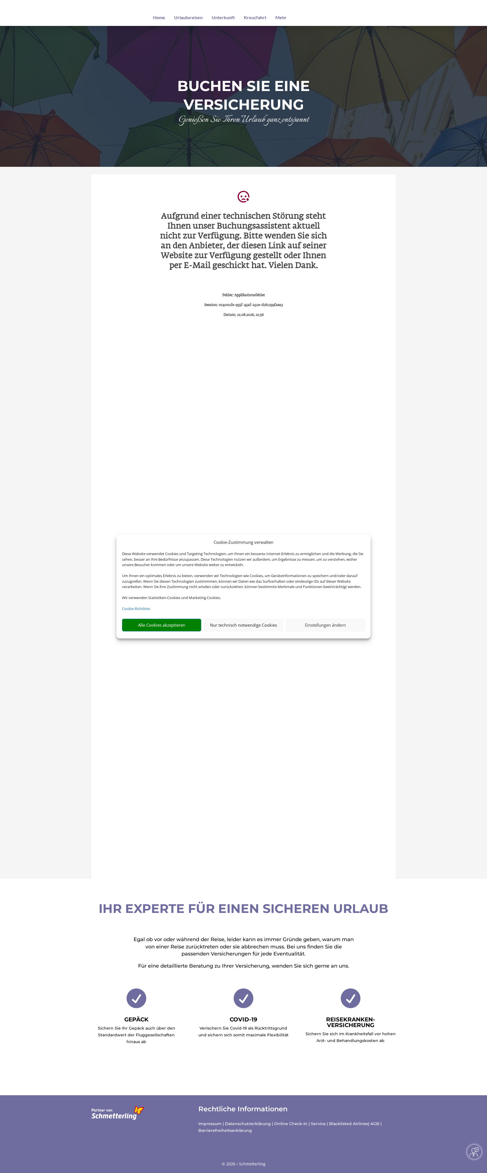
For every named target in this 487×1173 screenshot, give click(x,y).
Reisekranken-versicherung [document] (350, 1022)
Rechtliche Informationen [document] (242, 1109)
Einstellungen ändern (325, 625)
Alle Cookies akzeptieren (161, 625)
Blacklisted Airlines (348, 1123)
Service (318, 1123)
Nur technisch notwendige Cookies (243, 625)
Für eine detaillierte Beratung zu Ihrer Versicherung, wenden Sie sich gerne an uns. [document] (243, 966)
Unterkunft (223, 17)
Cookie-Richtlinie (136, 608)
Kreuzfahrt (255, 17)
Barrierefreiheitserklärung (225, 1130)
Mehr (281, 17)
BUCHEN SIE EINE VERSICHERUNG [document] (243, 95)
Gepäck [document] (136, 1019)
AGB (374, 1123)
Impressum (210, 1123)
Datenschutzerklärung (248, 1123)
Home (159, 17)
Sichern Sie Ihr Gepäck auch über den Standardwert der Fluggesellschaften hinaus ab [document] (136, 1035)
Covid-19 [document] (243, 1019)
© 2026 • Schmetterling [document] (243, 1164)
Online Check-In (290, 1123)
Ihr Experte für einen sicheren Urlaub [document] (243, 908)
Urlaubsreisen (188, 17)
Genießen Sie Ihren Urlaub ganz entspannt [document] (244, 120)
